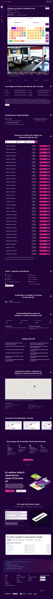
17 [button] (17, 33)
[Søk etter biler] (1, 9)
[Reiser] (1, 16)
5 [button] (22, 28)
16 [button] (14, 33)
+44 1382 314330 (10, 13)
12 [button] (22, 30)
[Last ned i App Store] (42, 580)
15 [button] (12, 33)
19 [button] (22, 33)
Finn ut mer (36, 257)
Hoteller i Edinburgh (32, 545)
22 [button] (12, 35)
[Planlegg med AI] (1, 13)
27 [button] (24, 35)
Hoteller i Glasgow (32, 549)
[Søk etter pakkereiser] (1, 11)
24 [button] (17, 35)
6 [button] (30, 30)
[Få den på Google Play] (42, 577)
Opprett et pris (44, 450)
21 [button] (33, 35)
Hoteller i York (9, 552)
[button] (2, 1)
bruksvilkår (18, 525)
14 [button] (33, 33)
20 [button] (24, 33)
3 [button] (17, 28)
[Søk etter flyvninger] (1, 5)
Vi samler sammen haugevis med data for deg (14, 566)
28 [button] (9, 38)
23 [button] (14, 35)
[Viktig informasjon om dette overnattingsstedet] (50, 314)
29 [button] (12, 38)
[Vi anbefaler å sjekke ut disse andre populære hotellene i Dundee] (50, 418)
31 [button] (40, 38)
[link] (28, 460)
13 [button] (24, 30)
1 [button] (12, 28)
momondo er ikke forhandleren (12, 564)
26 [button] (22, 35)
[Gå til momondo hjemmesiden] (7, 1)
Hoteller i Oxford (31, 552)
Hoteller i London (9, 545)
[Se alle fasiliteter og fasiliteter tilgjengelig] (50, 271)
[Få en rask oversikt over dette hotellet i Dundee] (50, 86)
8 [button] (12, 30)
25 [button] (19, 35)
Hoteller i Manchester (10, 546)
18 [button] (19, 33)
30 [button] (14, 38)
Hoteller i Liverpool (32, 546)
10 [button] (17, 30)
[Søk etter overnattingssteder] (1, 7)
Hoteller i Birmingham (10, 549)
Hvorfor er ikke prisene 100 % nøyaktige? (14, 568)
